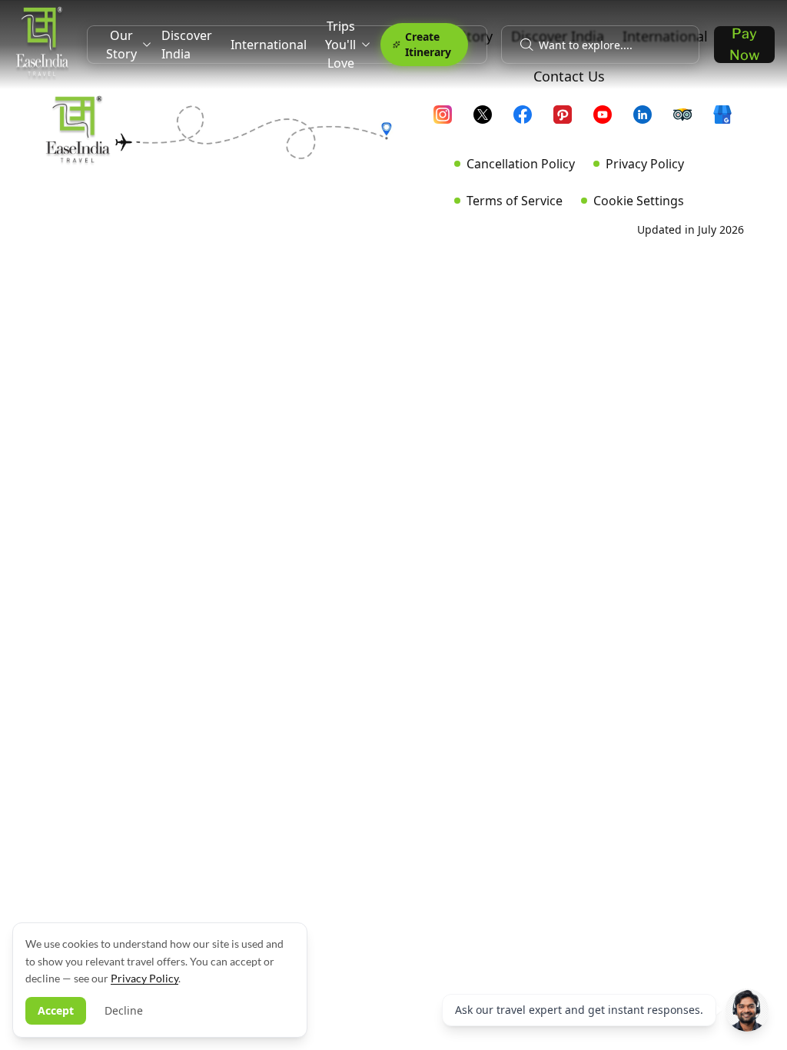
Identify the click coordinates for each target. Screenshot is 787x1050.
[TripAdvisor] (688, 120)
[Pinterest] (568, 120)
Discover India (186, 44)
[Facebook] (528, 120)
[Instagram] (448, 120)
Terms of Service (515, 200)
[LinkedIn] (648, 120)
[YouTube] (608, 120)
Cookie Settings (638, 200)
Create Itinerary (428, 44)
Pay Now (744, 44)
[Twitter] (488, 120)
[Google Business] (728, 120)
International (269, 44)
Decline (124, 1010)
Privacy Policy (645, 163)
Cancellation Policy (521, 163)
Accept (56, 1010)
